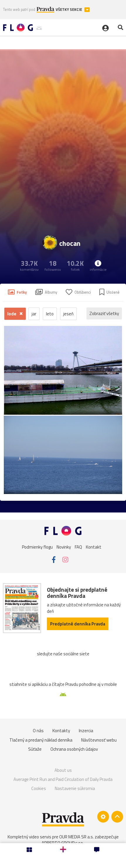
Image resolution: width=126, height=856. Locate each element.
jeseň (68, 313)
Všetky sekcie (69, 9)
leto (50, 313)
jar (34, 313)
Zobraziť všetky (104, 313)
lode (12, 313)
